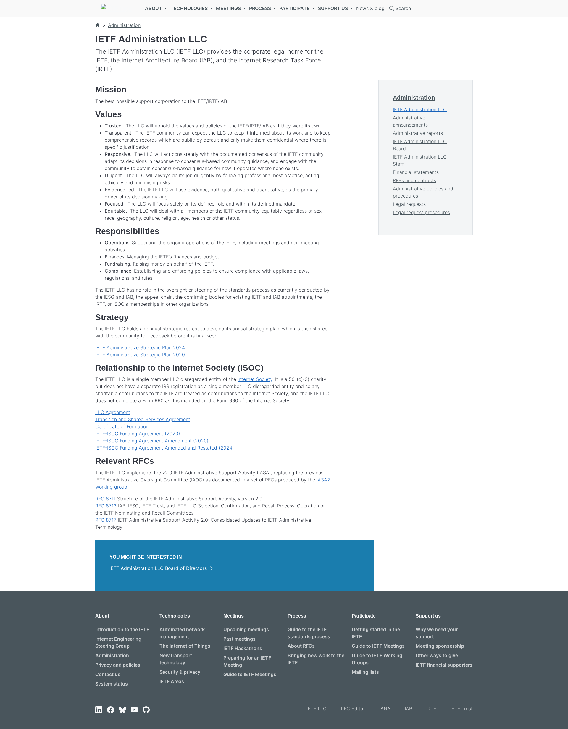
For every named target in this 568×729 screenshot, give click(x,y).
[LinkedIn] (99, 710)
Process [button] (260, 8)
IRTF (431, 708)
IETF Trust (461, 708)
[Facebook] (111, 710)
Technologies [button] (189, 8)
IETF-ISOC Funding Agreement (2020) (137, 434)
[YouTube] (134, 710)
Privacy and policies (117, 665)
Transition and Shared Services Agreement (142, 419)
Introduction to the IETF (122, 629)
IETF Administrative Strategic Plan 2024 (140, 347)
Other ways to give (437, 655)
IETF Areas (171, 681)
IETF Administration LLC (420, 109)
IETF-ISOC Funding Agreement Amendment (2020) (152, 441)
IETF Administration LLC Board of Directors (158, 568)
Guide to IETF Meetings (249, 674)
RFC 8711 (105, 499)
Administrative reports (418, 133)
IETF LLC (316, 708)
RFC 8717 (105, 520)
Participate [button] (295, 8)
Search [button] (402, 8)
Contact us (107, 674)
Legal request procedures (421, 212)
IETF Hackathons (242, 648)
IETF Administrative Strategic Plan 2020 (140, 355)
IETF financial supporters (444, 665)
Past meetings (239, 639)
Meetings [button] (229, 8)
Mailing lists (365, 672)
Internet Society (255, 379)
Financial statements (416, 172)
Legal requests (409, 204)
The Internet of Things (184, 646)
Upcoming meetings (246, 629)
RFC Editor (353, 708)
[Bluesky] (122, 710)
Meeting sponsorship (440, 646)
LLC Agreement (112, 412)
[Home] (97, 25)
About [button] (154, 8)
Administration (124, 25)
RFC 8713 (106, 506)
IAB (408, 708)
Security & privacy (179, 672)
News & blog (370, 8)
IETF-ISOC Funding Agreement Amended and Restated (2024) (164, 448)
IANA (384, 708)
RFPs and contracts (414, 180)
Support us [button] (333, 8)
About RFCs (301, 646)
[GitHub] (146, 710)
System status (111, 684)
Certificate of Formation (122, 426)
